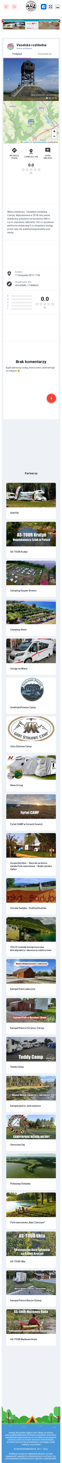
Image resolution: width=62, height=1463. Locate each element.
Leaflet (25, 142)
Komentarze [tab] (45, 54)
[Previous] (8, 79)
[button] (31, 122)
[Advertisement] (31, 190)
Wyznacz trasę (14, 156)
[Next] (53, 79)
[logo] (31, 6)
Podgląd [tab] (17, 54)
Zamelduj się (31, 157)
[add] (51, 398)
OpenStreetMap (40, 142)
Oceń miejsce (48, 156)
